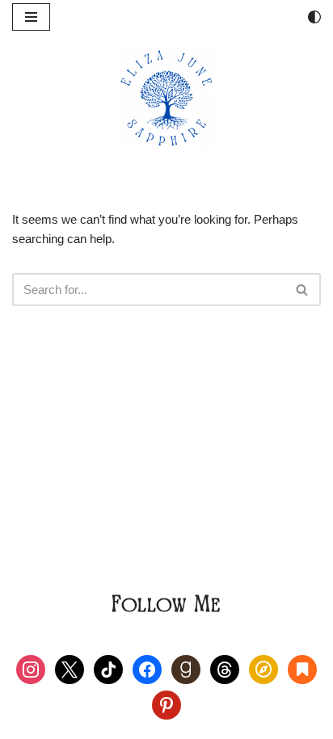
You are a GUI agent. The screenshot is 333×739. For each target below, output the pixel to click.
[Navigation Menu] (31, 17)
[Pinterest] (166, 704)
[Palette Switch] (314, 16)
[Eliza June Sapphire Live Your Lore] (166, 97)
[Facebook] (147, 668)
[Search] (303, 289)
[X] (69, 668)
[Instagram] (30, 668)
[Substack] (302, 668)
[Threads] (224, 668)
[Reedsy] (263, 668)
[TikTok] (108, 668)
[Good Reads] (185, 668)
